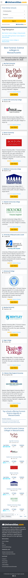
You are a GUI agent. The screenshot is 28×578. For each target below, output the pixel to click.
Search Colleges (5, 541)
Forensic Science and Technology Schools (10, 421)
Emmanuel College (9, 271)
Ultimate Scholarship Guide (7, 552)
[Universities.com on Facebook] (13, 575)
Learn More (14, 94)
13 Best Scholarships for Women (8, 554)
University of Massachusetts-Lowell (14, 235)
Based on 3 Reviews (17, 299)
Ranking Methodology (6, 547)
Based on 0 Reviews (17, 91)
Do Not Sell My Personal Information (9, 566)
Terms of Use (4, 562)
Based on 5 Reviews (17, 263)
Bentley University (9, 307)
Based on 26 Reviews (16, 161)
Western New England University (13, 373)
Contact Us (4, 559)
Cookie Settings (5, 564)
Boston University (9, 132)
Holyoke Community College (12, 202)
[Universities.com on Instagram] (15, 575)
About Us (4, 545)
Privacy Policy (4, 560)
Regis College (7, 340)
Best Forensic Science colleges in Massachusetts (13, 33)
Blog (3, 543)
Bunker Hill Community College (13, 100)
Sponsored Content (6, 24)
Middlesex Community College (12, 169)
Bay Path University (9, 63)
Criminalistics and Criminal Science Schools (11, 422)
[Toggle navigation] (1, 2)
